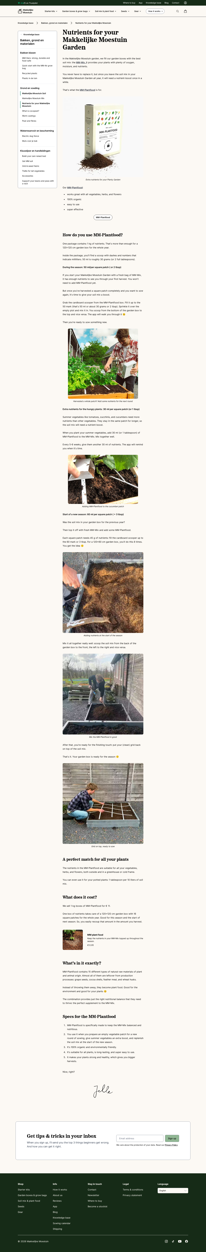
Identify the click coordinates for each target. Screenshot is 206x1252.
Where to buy (129, 3)
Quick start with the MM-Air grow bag (37, 66)
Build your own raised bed (34, 156)
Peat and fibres (29, 121)
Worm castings (29, 116)
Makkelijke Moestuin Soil (34, 93)
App (141, 3)
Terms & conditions (133, 1189)
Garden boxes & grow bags (75, 11)
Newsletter (93, 1195)
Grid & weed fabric (30, 166)
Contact (175, 3)
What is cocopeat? (30, 111)
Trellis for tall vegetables (33, 171)
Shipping (57, 1228)
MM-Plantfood (87, 89)
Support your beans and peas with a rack (38, 182)
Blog (167, 3)
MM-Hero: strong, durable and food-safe (36, 59)
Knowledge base (153, 3)
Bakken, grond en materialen (54, 23)
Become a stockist (97, 1206)
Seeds (124, 11)
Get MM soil (27, 161)
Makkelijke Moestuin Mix (33, 98)
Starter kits (50, 11)
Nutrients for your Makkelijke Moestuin (93, 23)
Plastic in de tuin (29, 78)
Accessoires (27, 176)
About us (57, 1195)
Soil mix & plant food (104, 11)
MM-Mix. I (81, 62)
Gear (136, 11)
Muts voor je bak (29, 141)
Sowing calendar (61, 1223)
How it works (154, 11)
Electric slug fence (30, 136)
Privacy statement (132, 1195)
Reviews (57, 1200)
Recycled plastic (29, 73)
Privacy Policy (171, 1145)
